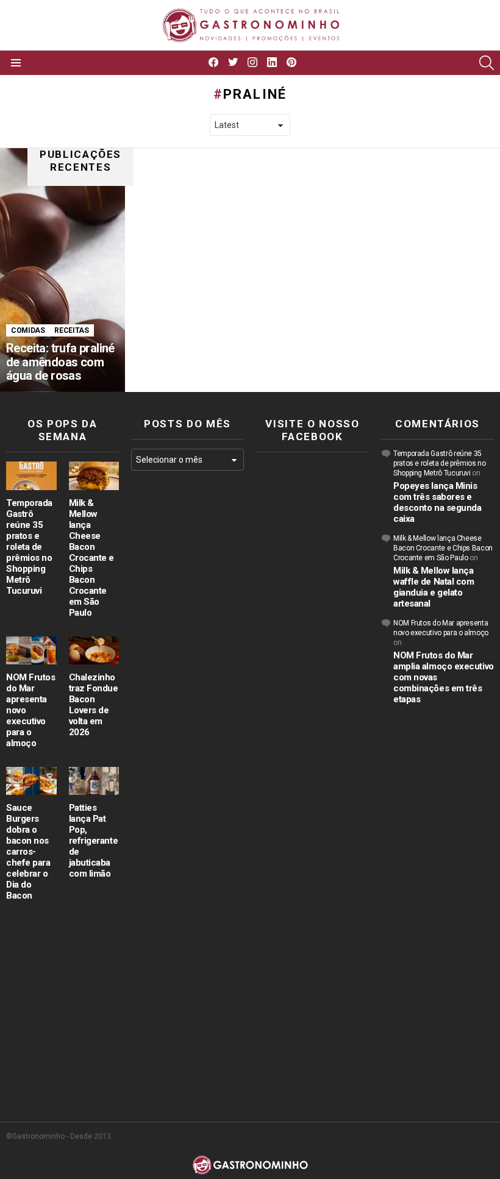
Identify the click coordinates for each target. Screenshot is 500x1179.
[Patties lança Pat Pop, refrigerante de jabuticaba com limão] (94, 781)
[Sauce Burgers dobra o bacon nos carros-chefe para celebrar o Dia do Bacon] (31, 781)
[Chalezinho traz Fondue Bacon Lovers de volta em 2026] (94, 650)
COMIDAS (28, 330)
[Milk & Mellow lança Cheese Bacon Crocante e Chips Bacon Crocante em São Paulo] (94, 475)
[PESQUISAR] (486, 63)
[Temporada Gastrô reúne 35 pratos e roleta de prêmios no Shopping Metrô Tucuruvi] (31, 475)
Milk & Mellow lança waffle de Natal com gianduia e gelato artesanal (433, 587)
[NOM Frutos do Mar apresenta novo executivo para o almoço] (31, 650)
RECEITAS (71, 330)
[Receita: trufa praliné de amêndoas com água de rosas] (62, 270)
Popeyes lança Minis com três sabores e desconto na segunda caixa (437, 502)
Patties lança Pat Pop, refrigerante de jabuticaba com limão (93, 840)
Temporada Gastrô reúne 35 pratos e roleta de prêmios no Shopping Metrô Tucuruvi (29, 546)
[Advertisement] (187, 679)
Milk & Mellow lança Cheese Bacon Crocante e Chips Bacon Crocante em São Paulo (92, 557)
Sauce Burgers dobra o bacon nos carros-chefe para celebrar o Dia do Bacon (28, 851)
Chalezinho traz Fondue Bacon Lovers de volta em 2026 (93, 705)
